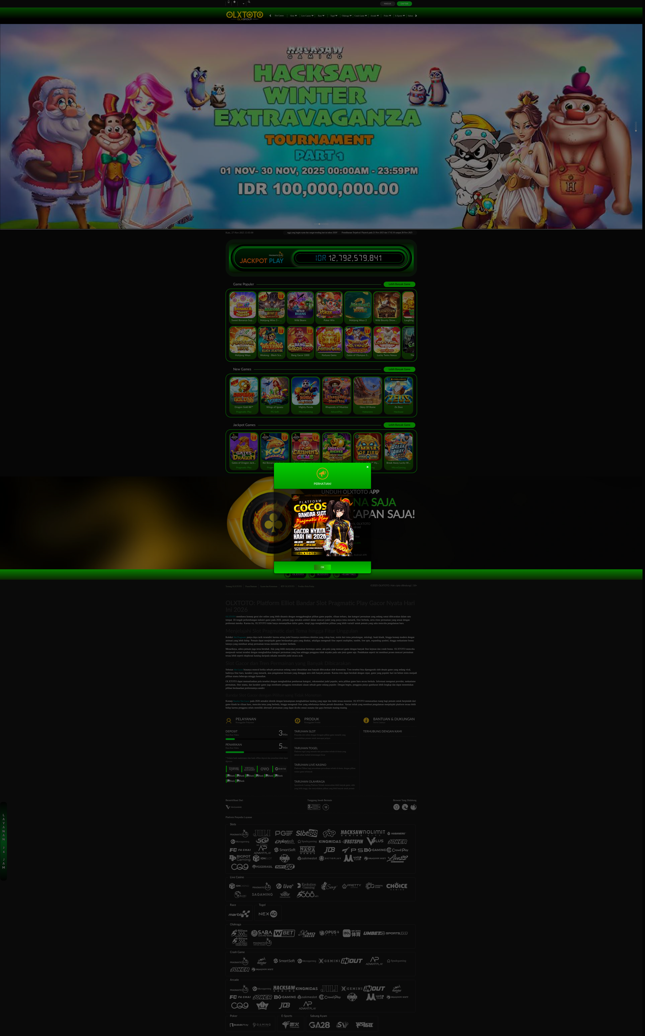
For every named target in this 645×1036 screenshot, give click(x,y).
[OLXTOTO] (322, 525)
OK (322, 567)
